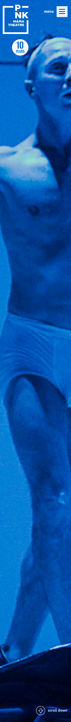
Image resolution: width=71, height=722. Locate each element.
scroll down (57, 710)
